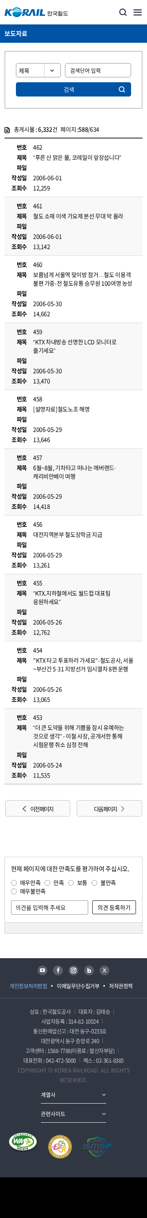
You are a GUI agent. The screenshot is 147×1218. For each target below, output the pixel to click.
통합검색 (123, 12)
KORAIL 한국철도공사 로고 (36, 12)
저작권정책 (121, 986)
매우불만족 (33, 891)
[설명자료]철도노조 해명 (61, 409)
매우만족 (30, 882)
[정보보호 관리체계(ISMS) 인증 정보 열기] (97, 1146)
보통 (82, 882)
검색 (69, 89)
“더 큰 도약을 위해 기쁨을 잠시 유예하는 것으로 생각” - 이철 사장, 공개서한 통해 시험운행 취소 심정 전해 (78, 735)
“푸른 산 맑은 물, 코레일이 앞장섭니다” (77, 157)
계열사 (48, 1094)
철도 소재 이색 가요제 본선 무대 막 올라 (78, 216)
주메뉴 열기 (138, 12)
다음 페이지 (105, 809)
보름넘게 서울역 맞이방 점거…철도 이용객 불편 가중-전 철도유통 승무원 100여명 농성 (82, 278)
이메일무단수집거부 (78, 986)
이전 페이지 (41, 809)
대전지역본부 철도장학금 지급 (67, 534)
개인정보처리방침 (28, 986)
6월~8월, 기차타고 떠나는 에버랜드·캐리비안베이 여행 (74, 471)
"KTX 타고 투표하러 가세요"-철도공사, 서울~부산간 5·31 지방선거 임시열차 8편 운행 (83, 664)
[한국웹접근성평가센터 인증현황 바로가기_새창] (23, 1146)
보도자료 (15, 33)
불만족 (108, 882)
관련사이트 (53, 1113)
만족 (58, 882)
